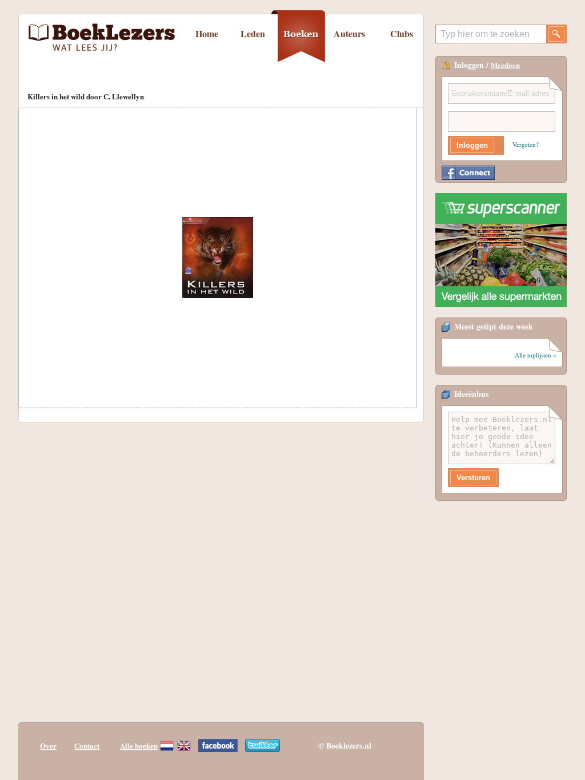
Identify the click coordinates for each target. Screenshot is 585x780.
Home (206, 33)
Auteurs (349, 33)
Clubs (401, 33)
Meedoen (505, 64)
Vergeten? (525, 144)
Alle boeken (139, 745)
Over (48, 745)
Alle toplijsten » (535, 355)
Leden (253, 33)
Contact (86, 745)
